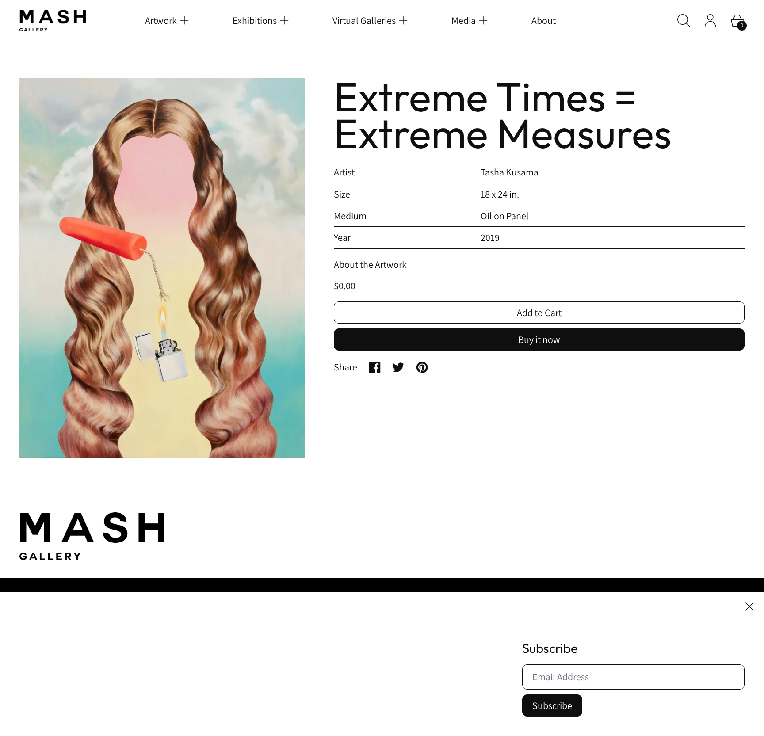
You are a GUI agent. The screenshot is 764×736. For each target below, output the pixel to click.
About (543, 20)
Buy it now (539, 339)
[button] (683, 20)
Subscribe (552, 705)
